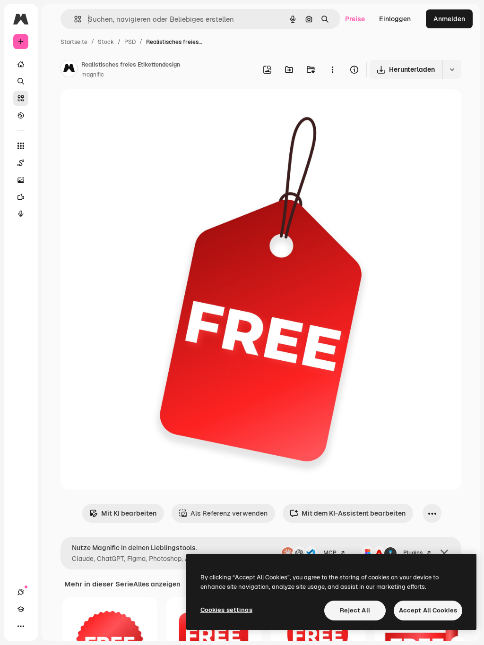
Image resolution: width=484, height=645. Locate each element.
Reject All (355, 610)
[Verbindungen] (20, 592)
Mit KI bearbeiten (128, 513)
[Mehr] (20, 626)
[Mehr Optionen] (332, 69)
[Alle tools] (20, 145)
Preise (355, 19)
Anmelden (449, 19)
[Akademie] (20, 609)
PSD (130, 42)
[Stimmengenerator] (20, 213)
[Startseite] (20, 64)
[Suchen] (20, 81)
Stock (106, 42)
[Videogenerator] (20, 196)
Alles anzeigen (156, 584)
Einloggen (395, 19)
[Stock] (20, 98)
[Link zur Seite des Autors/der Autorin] (69, 70)
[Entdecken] (20, 115)
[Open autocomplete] (74, 19)
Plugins (413, 553)
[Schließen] (444, 553)
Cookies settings (226, 610)
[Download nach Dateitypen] (451, 69)
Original (121, 107)
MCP (330, 553)
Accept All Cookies (428, 610)
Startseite (73, 42)
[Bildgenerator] (20, 179)
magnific (92, 74)
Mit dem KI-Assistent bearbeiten (354, 513)
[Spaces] (20, 162)
